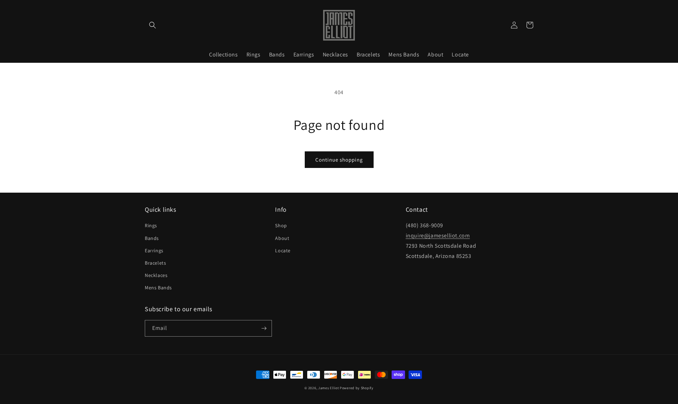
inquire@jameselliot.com (438, 235)
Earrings (154, 250)
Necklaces (156, 275)
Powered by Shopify (357, 388)
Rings (151, 225)
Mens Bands (158, 287)
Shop (281, 225)
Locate (283, 250)
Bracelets (155, 263)
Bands (152, 238)
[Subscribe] (264, 328)
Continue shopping (339, 159)
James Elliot (328, 388)
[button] (152, 25)
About (282, 238)
